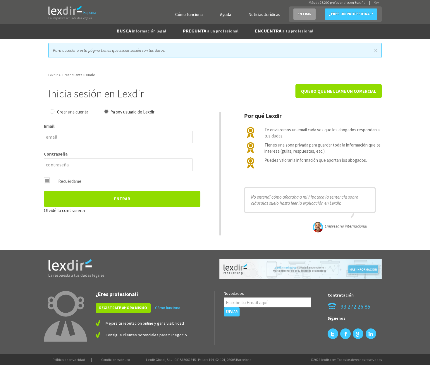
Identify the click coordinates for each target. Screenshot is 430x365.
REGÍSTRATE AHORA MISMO (123, 307)
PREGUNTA (210, 31)
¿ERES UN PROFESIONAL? (351, 13)
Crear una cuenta (72, 112)
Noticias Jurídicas (264, 14)
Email (49, 126)
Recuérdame (69, 181)
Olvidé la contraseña (64, 210)
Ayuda (225, 14)
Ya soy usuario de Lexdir (132, 112)
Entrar (122, 199)
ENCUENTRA (284, 31)
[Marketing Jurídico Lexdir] (300, 269)
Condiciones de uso (115, 359)
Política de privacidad (69, 359)
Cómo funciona (189, 14)
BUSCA (141, 31)
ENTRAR (304, 13)
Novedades (234, 293)
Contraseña (56, 154)
